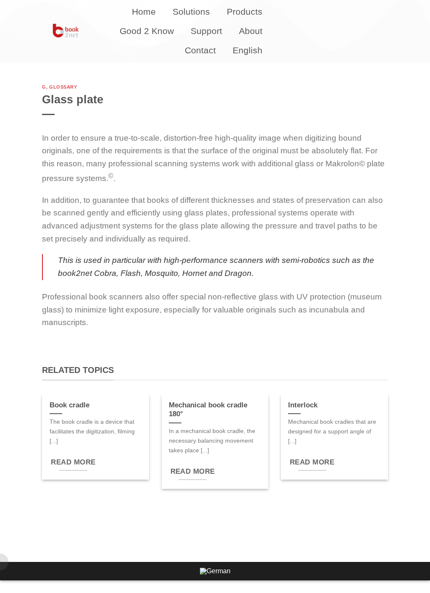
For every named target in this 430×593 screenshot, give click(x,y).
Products (244, 11)
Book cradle (69, 405)
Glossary (63, 86)
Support (206, 31)
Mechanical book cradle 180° (208, 409)
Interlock (302, 405)
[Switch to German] (215, 571)
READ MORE (73, 462)
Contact (200, 50)
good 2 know (147, 31)
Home (144, 11)
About (250, 31)
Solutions (191, 11)
